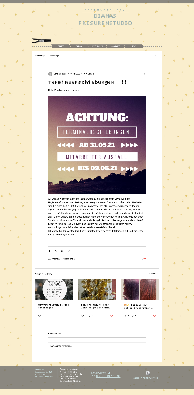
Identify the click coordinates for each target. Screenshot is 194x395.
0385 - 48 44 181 (108, 376)
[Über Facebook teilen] (49, 251)
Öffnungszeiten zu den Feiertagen (53, 306)
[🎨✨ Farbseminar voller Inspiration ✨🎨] (140, 289)
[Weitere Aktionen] (144, 74)
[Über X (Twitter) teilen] (56, 251)
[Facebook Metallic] (148, 373)
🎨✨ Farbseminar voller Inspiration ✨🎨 (139, 307)
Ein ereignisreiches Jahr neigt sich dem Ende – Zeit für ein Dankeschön (95, 306)
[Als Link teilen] (69, 251)
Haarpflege (54, 56)
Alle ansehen (154, 274)
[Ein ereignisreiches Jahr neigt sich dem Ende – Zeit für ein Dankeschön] (97, 289)
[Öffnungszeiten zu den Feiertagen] (54, 289)
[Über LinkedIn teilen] (62, 251)
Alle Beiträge (40, 56)
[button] (155, 56)
